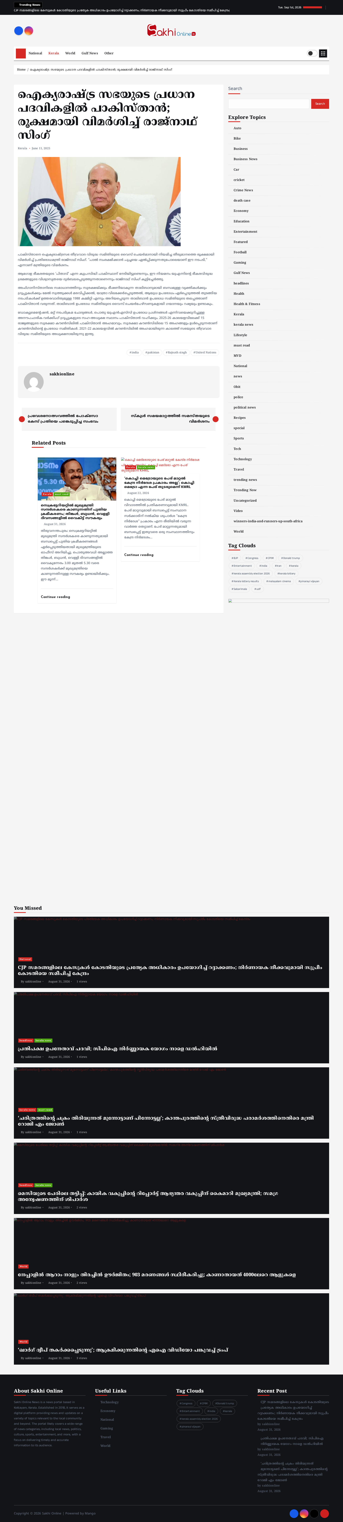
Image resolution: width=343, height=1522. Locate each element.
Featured (241, 242)
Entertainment (245, 232)
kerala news (146, 467)
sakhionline (62, 374)
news (238, 377)
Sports (239, 439)
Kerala (53, 53)
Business (241, 149)
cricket (239, 180)
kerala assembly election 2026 (252, 574)
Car (236, 170)
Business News (245, 159)
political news (245, 408)
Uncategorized (245, 501)
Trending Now (245, 490)
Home (21, 70)
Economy (241, 211)
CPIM (271, 558)
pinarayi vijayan (309, 581)
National (35, 53)
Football (240, 252)
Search (235, 88)
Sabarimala (240, 589)
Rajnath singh (177, 352)
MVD (237, 356)
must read (61, 494)
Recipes (240, 418)
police (238, 397)
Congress (253, 558)
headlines (241, 284)
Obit (237, 387)
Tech (237, 449)
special (239, 428)
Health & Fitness (247, 304)
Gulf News (90, 53)
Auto (237, 128)
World (70, 53)
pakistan (153, 352)
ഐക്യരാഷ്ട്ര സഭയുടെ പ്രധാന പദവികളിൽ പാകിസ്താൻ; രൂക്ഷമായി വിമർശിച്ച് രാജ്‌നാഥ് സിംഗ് (101, 70)
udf (258, 589)
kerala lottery (287, 574)
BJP (236, 558)
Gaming (240, 263)
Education (242, 222)
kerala (294, 566)
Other (109, 53)
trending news (245, 480)
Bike (237, 139)
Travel (239, 470)
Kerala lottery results (246, 581)
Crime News (243, 190)
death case (242, 201)
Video (238, 511)
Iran (279, 566)
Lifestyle (240, 335)
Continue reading (56, 597)
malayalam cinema (279, 581)
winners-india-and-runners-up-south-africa (268, 521)
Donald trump (291, 558)
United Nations (206, 352)
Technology (243, 459)
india (135, 352)
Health (239, 294)
